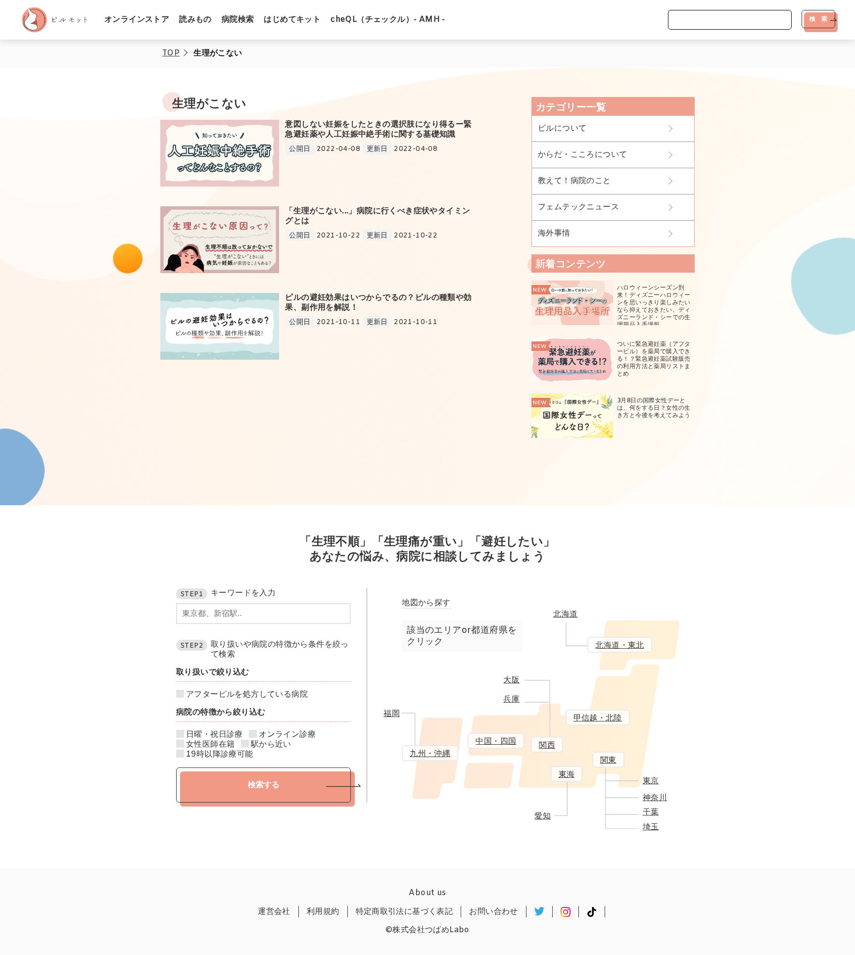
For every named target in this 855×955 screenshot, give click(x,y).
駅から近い (271, 745)
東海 (567, 774)
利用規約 (323, 912)
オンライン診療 (287, 735)
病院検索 (238, 20)
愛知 (542, 816)
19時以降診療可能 (219, 755)
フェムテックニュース (578, 207)
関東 (608, 760)
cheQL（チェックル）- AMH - (388, 20)
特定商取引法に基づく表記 (404, 912)
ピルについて (562, 128)
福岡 (391, 714)
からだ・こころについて (582, 154)
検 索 (818, 18)
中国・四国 (495, 741)
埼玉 (651, 827)
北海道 (565, 614)
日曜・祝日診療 (214, 735)
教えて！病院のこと (574, 181)
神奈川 (655, 798)
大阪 (511, 680)
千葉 (651, 812)
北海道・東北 (619, 645)
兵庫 (511, 699)
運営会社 (274, 912)
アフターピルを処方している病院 (247, 695)
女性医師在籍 (210, 745)
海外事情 (554, 233)
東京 (651, 781)
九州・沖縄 (430, 754)
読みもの (195, 20)
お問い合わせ (493, 912)
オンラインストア (136, 20)
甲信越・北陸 (597, 718)
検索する (264, 784)
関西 (547, 745)
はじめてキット (292, 20)
